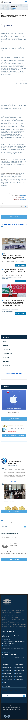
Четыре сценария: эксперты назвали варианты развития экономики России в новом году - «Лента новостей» (13, 303)
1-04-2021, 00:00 (6, 206)
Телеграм (8, 716)
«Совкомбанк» (19, 679)
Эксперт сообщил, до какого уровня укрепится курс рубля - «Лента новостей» (14, 271)
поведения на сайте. (22, 199)
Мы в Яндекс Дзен (12, 431)
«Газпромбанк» (7, 667)
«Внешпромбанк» (7, 676)
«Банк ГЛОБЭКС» (7, 679)
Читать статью (21, 265)
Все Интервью (15, 418)
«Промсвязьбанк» (19, 670)
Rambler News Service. (22, 193)
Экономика (18, 661)
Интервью (6, 345)
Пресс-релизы (7, 349)
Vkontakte (5, 716)
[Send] (25, 527)
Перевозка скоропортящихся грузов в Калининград (12, 635)
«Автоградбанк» (7, 670)
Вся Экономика (15, 511)
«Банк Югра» (18, 676)
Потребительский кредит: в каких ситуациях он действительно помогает (13, 642)
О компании (6, 658)
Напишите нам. (23, 197)
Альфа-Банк (6, 361)
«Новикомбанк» (7, 673)
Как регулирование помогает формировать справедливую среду (13, 649)
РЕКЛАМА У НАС (19, 658)
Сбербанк (6, 357)
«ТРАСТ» (5, 682)
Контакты (5, 661)
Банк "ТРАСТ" (6, 366)
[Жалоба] (19, 206)
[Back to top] (24, 716)
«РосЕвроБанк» (19, 667)
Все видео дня (7, 353)
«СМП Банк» (18, 673)
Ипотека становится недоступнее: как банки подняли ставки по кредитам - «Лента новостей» (14, 256)
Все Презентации (15, 559)
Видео (5, 341)
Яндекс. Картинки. (23, 195)
